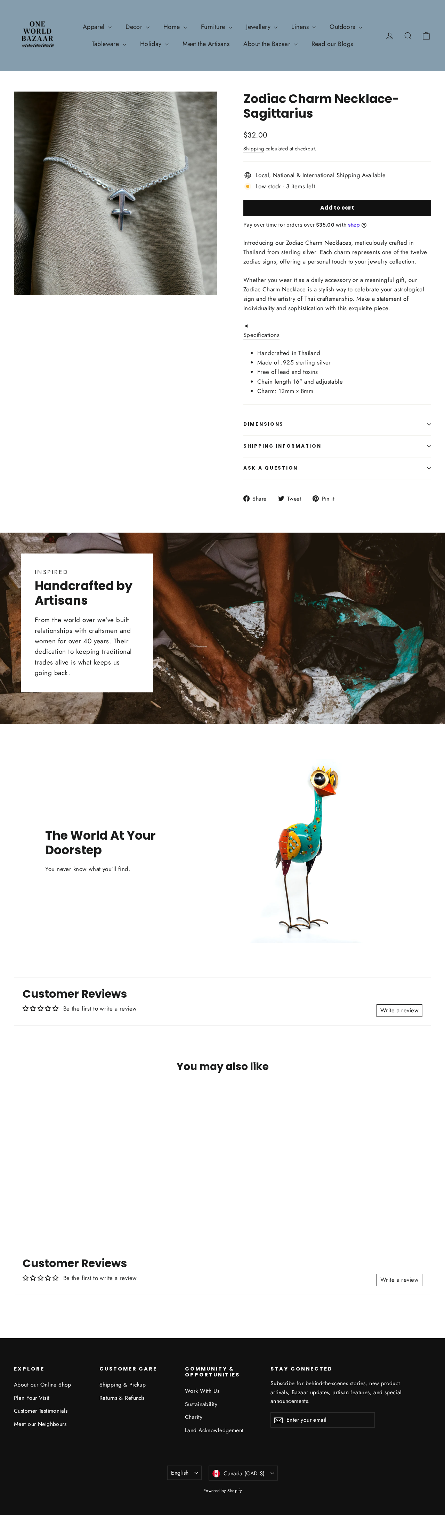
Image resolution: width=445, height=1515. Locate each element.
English (180, 1473)
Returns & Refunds (121, 1398)
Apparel (94, 26)
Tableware (106, 43)
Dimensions (263, 424)
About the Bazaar (267, 43)
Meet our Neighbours (40, 1424)
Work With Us (202, 1391)
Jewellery (259, 26)
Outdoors (343, 26)
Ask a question (270, 468)
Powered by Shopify (222, 1490)
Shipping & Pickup (122, 1385)
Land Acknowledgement (214, 1430)
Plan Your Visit (31, 1398)
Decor (135, 26)
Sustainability (201, 1404)
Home (172, 26)
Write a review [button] (399, 1010)
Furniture (214, 26)
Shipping (253, 148)
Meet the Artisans (206, 43)
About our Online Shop (42, 1385)
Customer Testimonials (41, 1411)
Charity (193, 1417)
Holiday (151, 43)
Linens (300, 26)
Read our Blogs (332, 43)
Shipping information (282, 446)
